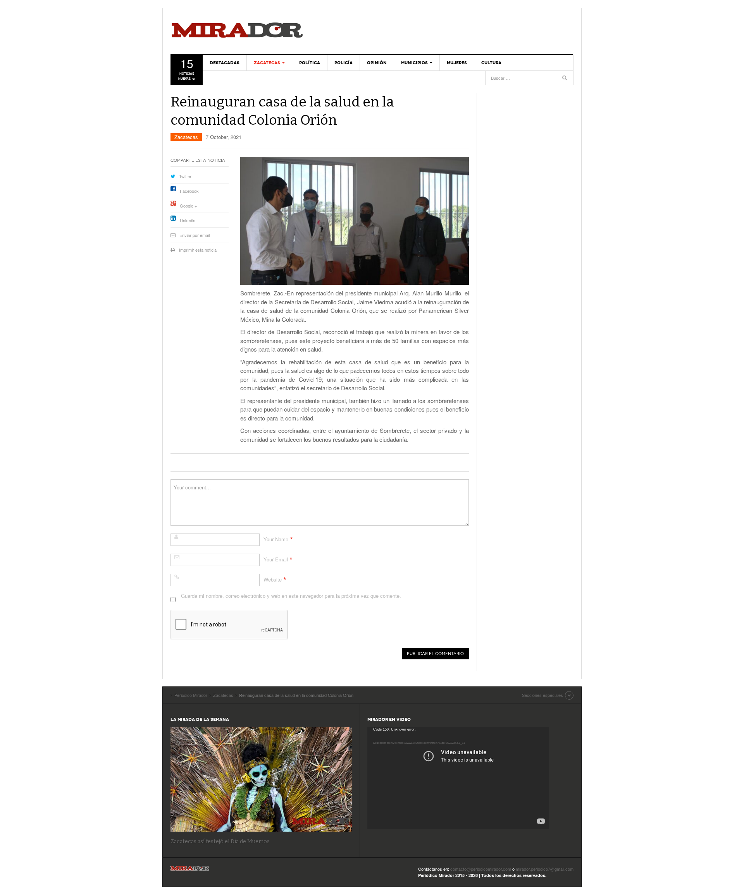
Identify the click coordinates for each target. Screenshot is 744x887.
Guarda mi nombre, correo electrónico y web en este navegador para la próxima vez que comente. (291, 595)
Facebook (189, 191)
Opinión (377, 62)
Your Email (276, 559)
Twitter (185, 176)
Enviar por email (194, 235)
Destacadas (224, 62)
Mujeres (457, 62)
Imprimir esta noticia (198, 250)
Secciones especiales (542, 695)
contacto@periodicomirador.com (480, 869)
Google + (188, 205)
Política (309, 62)
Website (273, 579)
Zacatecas (267, 62)
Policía (343, 62)
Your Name (276, 539)
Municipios (414, 62)
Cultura (491, 62)
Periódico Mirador (237, 30)
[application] (458, 778)
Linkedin (187, 220)
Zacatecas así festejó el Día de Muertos (220, 841)
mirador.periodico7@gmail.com (545, 869)
